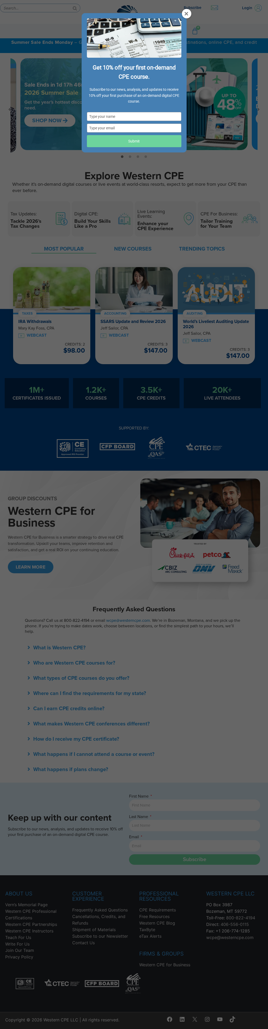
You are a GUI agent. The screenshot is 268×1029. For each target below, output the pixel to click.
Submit (134, 141)
